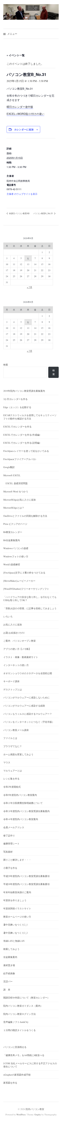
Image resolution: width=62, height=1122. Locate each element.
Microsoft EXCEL (12, 475)
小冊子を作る (10, 867)
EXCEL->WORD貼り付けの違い (25, 114)
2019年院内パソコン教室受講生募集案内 (24, 390)
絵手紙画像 (9, 973)
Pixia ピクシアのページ (15, 523)
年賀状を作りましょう (14, 900)
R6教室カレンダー (12, 532)
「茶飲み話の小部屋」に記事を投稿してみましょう (30, 608)
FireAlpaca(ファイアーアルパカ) (19, 459)
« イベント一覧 (16, 55)
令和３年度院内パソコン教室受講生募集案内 (26, 811)
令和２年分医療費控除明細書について (23, 803)
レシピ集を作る (11, 778)
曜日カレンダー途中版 (20, 107)
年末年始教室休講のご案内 (17, 892)
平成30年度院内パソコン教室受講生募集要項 (26, 884)
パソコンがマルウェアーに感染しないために (26, 697)
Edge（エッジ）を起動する (17, 407)
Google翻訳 (9, 467)
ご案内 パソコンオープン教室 (19, 640)
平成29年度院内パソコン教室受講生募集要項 (26, 876)
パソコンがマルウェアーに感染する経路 (24, 705)
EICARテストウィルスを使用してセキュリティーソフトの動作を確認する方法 (30, 417)
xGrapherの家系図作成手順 (17, 1074)
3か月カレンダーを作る (15, 399)
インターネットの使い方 (16, 665)
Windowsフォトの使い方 (15, 556)
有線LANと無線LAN (13, 940)
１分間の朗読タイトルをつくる (19, 1030)
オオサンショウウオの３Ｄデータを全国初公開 (27, 673)
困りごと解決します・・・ (17, 859)
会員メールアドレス (13, 827)
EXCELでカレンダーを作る (17, 426)
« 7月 (29, 287)
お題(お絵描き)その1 (14, 632)
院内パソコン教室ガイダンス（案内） (23, 1005)
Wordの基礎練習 (11, 564)
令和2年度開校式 (12, 786)
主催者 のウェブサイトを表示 (22, 193)
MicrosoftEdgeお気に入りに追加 (19, 499)
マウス (6, 762)
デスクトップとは (12, 689)
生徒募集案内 (10, 957)
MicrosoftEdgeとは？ (13, 507)
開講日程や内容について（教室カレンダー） (26, 997)
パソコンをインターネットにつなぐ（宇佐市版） (28, 721)
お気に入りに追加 (12, 624)
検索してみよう (11, 949)
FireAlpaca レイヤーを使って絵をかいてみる (26, 451)
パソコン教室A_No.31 (43, 213)
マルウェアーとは (12, 770)
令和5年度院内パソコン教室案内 (20, 795)
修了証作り (9, 835)
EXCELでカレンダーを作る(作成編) (21, 434)
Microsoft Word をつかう (15, 491)
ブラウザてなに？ (12, 746)
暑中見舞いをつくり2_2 (15, 932)
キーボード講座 (11, 681)
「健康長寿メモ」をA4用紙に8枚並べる (23, 1055)
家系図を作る (10, 1082)
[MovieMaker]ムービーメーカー (19, 580)
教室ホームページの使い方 (17, 916)
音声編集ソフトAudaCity (15, 1022)
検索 (5, 364)
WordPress (21, 1114)
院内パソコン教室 (35, 1109)
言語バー (8, 981)
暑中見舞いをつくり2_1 (15, 924)
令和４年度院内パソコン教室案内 (20, 819)
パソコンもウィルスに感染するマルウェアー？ (27, 713)
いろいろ (8, 616)
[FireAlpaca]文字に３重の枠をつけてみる (24, 572)
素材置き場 (9, 965)
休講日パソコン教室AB (18, 213)
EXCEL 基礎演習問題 (17, 483)
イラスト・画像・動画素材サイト (20, 657)
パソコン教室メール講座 (16, 730)
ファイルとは (10, 738)
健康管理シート (11, 843)
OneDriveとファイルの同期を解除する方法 (25, 515)
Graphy (37, 1114)
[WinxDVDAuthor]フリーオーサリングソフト (26, 588)
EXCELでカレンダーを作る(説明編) (21, 442)
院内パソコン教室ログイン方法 (19, 1014)
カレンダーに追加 (24, 129)
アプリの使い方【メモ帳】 (17, 648)
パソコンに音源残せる (14, 1047)
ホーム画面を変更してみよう (18, 754)
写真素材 (8, 851)
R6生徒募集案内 (11, 540)
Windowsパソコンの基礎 (15, 548)
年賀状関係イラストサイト (17, 908)
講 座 (6, 989)
